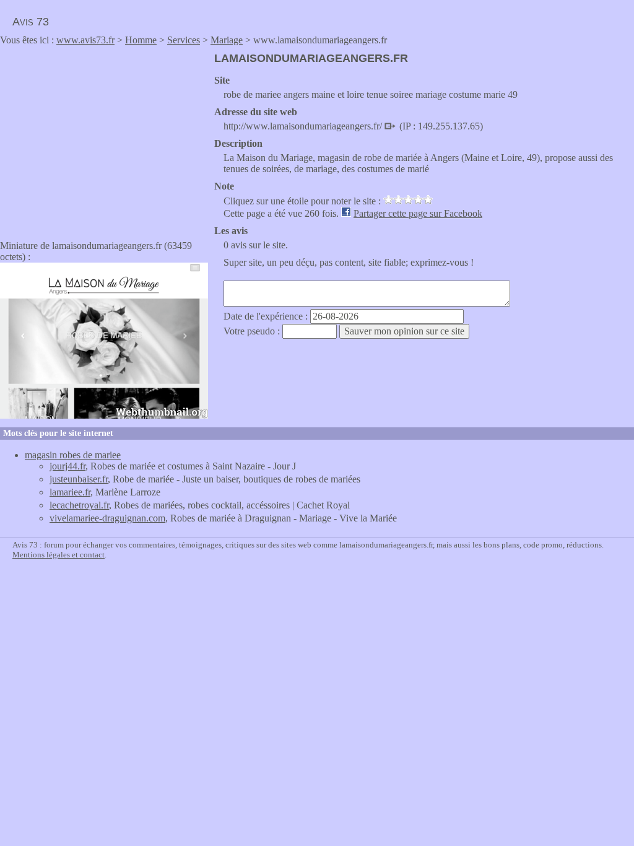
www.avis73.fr (85, 40)
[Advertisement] (104, 138)
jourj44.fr (67, 466)
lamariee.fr (70, 492)
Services (183, 40)
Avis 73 (30, 21)
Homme (141, 40)
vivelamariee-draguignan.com (107, 518)
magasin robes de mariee (73, 455)
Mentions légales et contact (58, 554)
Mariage (227, 40)
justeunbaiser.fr (79, 479)
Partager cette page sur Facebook (418, 213)
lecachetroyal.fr (79, 505)
